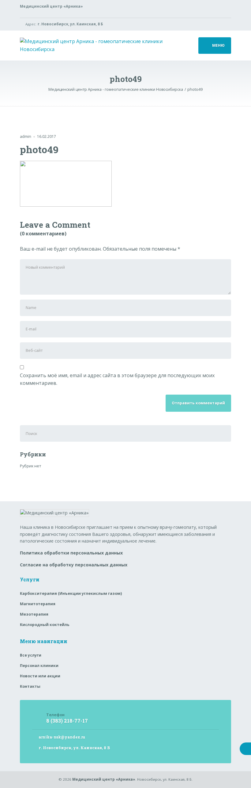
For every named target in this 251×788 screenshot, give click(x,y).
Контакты (30, 686)
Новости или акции (40, 676)
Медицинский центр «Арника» (103, 779)
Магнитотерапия (37, 603)
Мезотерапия (34, 614)
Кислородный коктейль (44, 624)
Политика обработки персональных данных (71, 553)
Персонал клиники (39, 665)
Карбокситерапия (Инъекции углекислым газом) (71, 593)
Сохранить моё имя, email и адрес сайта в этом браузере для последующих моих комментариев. (117, 379)
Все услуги (30, 655)
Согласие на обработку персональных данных (73, 565)
